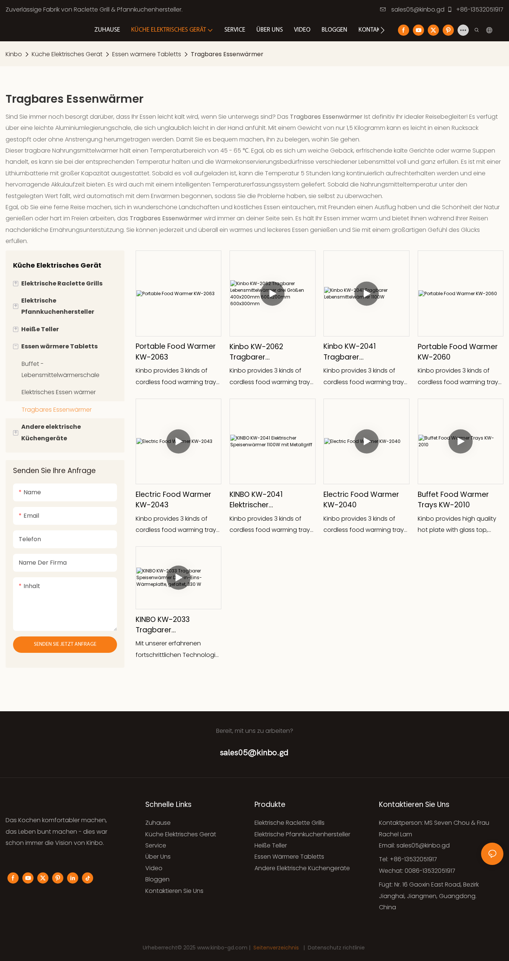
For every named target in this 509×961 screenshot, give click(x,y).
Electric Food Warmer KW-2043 (173, 499)
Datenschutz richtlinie (336, 947)
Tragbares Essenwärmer (227, 54)
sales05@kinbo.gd (417, 9)
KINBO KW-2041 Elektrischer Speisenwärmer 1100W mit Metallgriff (268, 500)
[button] (382, 30)
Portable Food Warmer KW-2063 (176, 351)
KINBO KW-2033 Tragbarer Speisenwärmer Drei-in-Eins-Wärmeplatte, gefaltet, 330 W (177, 625)
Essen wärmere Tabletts (146, 54)
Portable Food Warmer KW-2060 (458, 352)
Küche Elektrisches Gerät (67, 54)
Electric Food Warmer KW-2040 (361, 499)
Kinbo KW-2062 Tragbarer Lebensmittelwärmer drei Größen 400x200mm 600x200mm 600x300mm (266, 352)
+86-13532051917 (479, 9)
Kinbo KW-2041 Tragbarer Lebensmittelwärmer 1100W (359, 352)
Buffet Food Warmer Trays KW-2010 (453, 499)
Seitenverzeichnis (276, 947)
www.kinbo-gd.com (223, 947)
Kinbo (14, 54)
